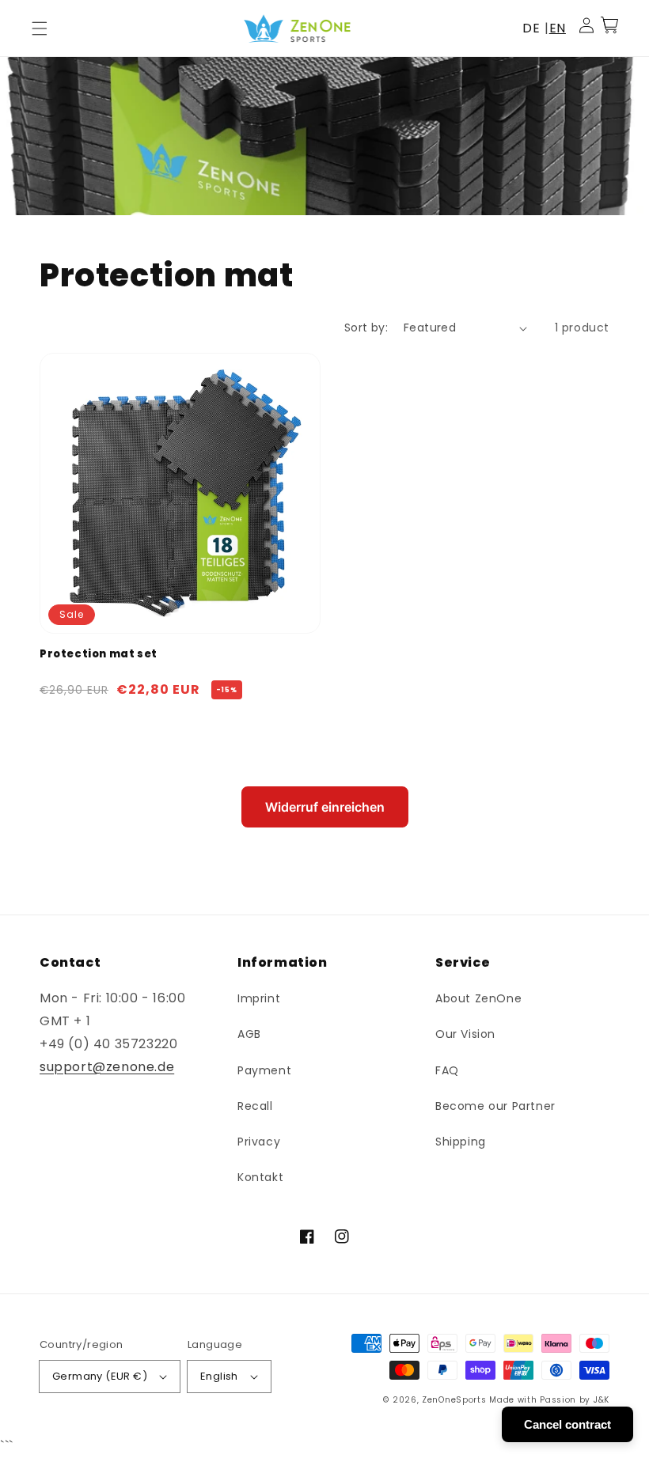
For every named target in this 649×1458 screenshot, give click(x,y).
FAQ (447, 1070)
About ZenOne (478, 998)
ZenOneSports (454, 1400)
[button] (39, 28)
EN (557, 28)
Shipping (460, 1141)
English (219, 1376)
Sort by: (366, 327)
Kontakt (260, 1177)
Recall (255, 1106)
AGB (249, 1034)
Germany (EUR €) (99, 1376)
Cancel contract (567, 1424)
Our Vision (465, 1034)
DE (531, 28)
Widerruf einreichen (325, 807)
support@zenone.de (107, 1067)
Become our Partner (495, 1106)
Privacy (258, 1141)
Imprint (258, 998)
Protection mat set (99, 654)
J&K (601, 1400)
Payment (264, 1070)
